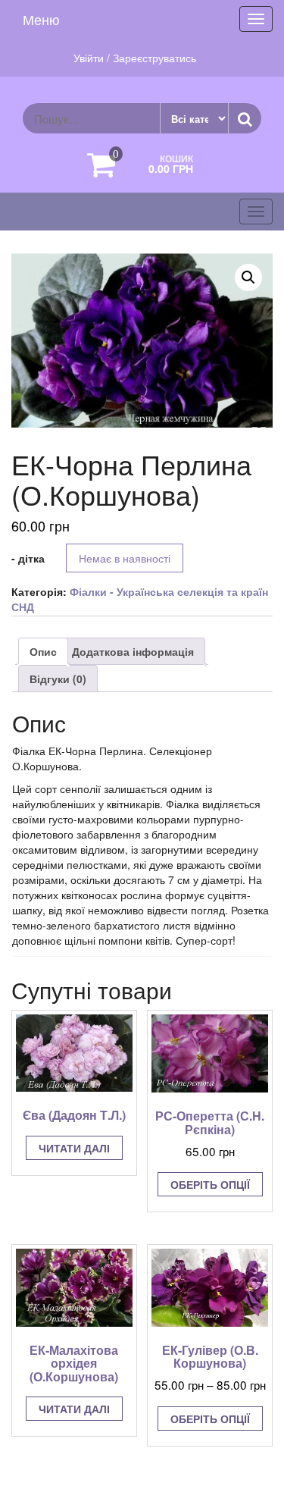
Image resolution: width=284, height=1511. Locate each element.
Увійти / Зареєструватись (134, 57)
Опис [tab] (43, 651)
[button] (248, 277)
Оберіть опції (210, 1184)
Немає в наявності (124, 558)
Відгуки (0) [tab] (58, 678)
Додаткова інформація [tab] (133, 651)
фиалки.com (48, 213)
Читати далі (74, 1147)
